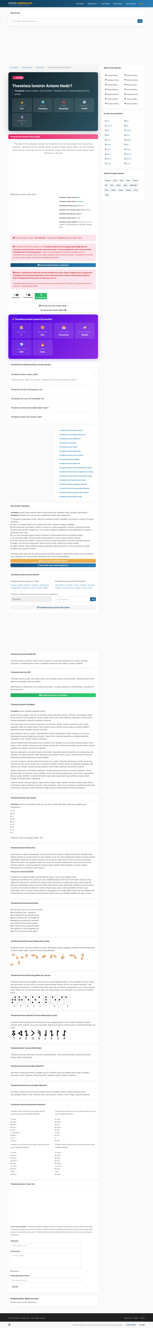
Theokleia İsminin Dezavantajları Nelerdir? (74, 488)
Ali (127, 126)
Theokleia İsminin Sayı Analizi (70, 451)
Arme (128, 149)
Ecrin (115, 180)
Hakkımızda (128, 1318)
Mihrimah (133, 185)
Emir (128, 135)
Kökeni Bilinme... (113, 89)
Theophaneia (16, 588)
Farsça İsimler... (113, 85)
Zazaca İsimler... (132, 104)
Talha (107, 195)
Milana (128, 140)
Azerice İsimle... (132, 75)
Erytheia (27, 585)
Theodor (69, 585)
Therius (58, 588)
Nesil (109, 145)
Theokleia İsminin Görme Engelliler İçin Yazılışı (76, 472)
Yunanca (80, 201)
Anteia (20, 585)
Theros (76, 585)
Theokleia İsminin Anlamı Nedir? (71, 430)
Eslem (114, 190)
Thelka (45, 588)
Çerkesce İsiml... (113, 80)
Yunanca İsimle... (113, 104)
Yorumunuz (15, 1251)
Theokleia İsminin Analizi (68, 447)
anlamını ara (20, 3)
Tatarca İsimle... (113, 99)
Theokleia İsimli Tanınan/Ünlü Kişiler (72, 480)
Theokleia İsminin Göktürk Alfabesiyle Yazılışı (75, 476)
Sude (128, 180)
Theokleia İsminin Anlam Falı (69, 463)
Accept (142, 1325)
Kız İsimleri (40, 67)
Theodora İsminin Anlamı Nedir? (54, 306)
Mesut (128, 154)
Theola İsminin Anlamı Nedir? (52, 310)
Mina (125, 185)
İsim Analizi (105, 4)
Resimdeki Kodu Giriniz (20, 1276)
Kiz (108, 121)
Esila (121, 180)
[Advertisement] (76, 47)
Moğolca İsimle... (113, 94)
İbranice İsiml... (132, 85)
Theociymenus (67, 588)
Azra (109, 140)
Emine (128, 130)
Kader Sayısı (117, 4)
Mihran (129, 159)
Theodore (78, 588)
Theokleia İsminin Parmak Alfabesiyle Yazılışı (75, 468)
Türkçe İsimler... (132, 99)
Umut (109, 164)
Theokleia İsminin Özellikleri (69, 459)
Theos (89, 588)
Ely (127, 145)
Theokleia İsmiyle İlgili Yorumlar (70, 497)
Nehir (109, 159)
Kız (79, 197)
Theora (33, 588)
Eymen (135, 180)
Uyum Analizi (130, 4)
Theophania (44, 585)
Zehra (119, 185)
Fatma (109, 126)
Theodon (83, 585)
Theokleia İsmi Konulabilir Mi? (70, 439)
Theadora (25, 588)
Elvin (109, 130)
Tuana (121, 190)
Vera (109, 149)
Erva (111, 185)
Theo (84, 588)
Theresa (14, 585)
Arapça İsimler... (113, 75)
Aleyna (128, 190)
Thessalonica (60, 585)
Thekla (39, 588)
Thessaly (91, 585)
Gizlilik (142, 1318)
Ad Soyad (14, 1241)
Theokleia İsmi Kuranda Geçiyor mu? (72, 435)
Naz (108, 154)
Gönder (15, 1287)
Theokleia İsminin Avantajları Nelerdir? (73, 484)
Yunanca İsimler (27, 67)
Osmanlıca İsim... (132, 94)
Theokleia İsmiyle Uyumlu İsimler (71, 455)
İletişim (136, 1318)
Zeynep (107, 180)
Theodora (34, 585)
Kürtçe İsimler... (132, 89)
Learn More (131, 1325)
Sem (128, 164)
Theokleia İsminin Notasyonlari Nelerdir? (74, 492)
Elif (108, 135)
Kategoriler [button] (92, 4)
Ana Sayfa (80, 4)
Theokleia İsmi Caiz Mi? (67, 443)
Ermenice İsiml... (132, 80)
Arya (135, 190)
